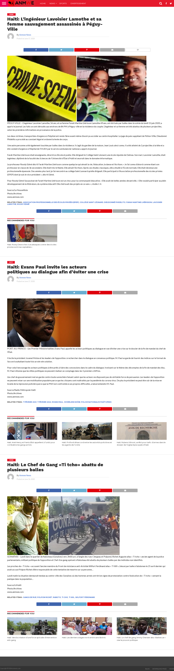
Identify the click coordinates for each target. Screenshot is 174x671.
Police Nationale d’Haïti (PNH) (96, 402)
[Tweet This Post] (61, 49)
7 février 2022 (44, 402)
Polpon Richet (44, 597)
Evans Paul (57, 402)
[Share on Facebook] (36, 49)
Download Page (159, 669)
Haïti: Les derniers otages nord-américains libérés (83, 638)
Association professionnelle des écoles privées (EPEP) (51, 202)
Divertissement (78, 3)
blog (147, 669)
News (52, 3)
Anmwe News (25, 35)
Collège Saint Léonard (91, 202)
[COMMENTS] (137, 49)
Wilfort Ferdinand (85, 597)
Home (43, 3)
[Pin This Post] (86, 49)
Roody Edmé (23, 204)
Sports (63, 3)
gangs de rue (29, 597)
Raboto (57, 597)
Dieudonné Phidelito (114, 202)
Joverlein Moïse (72, 402)
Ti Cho (65, 597)
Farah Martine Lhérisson (139, 202)
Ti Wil (71, 597)
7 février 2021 (30, 402)
